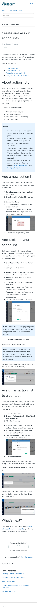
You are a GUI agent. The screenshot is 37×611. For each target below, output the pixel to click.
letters (16, 165)
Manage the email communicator (13, 578)
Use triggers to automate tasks (13, 574)
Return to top (7, 564)
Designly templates (14, 168)
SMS (26, 165)
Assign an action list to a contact (17, 76)
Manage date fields (9, 591)
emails (21, 165)
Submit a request (27, 557)
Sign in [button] (31, 3)
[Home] (8, 4)
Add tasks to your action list (16, 73)
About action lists (12, 68)
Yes (13, 547)
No (24, 547)
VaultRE (4, 10)
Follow (6, 48)
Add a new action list (13, 71)
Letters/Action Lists (15, 10)
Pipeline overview (8, 581)
